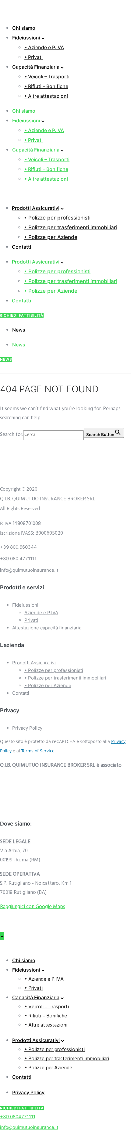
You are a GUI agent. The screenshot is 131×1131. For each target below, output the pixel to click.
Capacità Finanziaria (35, 67)
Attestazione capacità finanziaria (46, 628)
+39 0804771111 (17, 1116)
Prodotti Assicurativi (35, 208)
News (18, 330)
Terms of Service (38, 751)
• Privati (33, 57)
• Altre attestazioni (46, 96)
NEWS (6, 359)
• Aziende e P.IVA (44, 47)
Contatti (21, 247)
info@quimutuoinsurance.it (29, 1127)
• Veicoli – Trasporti (46, 76)
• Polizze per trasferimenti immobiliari (70, 227)
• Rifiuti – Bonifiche (46, 86)
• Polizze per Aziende (50, 237)
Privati (31, 620)
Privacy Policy (27, 728)
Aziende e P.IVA (41, 612)
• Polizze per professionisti (57, 218)
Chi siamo (23, 28)
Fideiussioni (26, 38)
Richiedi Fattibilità (22, 1108)
